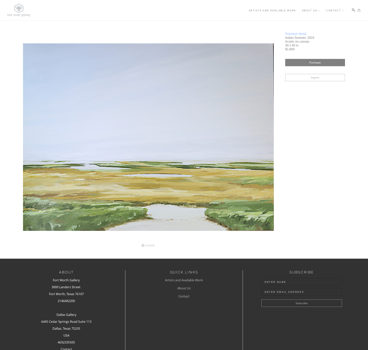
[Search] (353, 10)
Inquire (315, 77)
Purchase (315, 62)
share (150, 245)
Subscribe (302, 303)
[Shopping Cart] (359, 10)
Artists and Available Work (184, 280)
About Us (184, 288)
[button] (311, 10)
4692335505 (66, 342)
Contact (184, 296)
